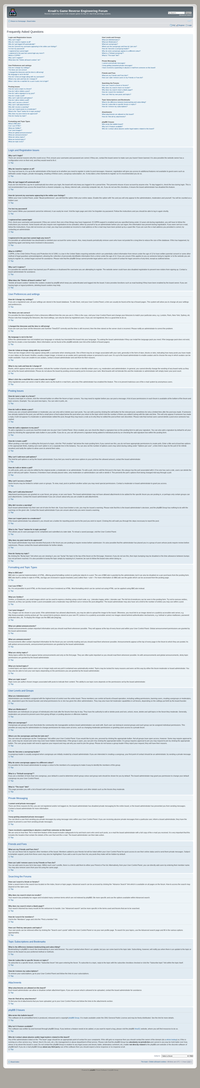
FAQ (173, 25)
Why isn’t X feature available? (112, 126)
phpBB (92, 1070)
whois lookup (171, 1040)
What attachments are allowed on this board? (118, 114)
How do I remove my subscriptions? (115, 106)
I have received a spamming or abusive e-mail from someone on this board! (128, 68)
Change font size (189, 20)
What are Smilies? (14, 128)
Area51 (137, 1029)
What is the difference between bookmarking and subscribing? (124, 102)
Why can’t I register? (15, 58)
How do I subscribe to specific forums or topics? (119, 104)
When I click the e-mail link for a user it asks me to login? (28, 81)
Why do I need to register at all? (19, 42)
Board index (31, 21)
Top (12, 163)
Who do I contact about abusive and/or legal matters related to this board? (128, 129)
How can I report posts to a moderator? (22, 109)
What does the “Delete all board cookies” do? (24, 60)
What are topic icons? (16, 141)
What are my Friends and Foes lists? (115, 75)
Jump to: (157, 1056)
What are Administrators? (111, 40)
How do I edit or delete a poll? (18, 100)
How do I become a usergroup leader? (115, 49)
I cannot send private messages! (113, 63)
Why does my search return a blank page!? (117, 90)
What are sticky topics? (16, 137)
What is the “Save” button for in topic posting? (24, 111)
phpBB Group (74, 1018)
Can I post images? (15, 130)
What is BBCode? (14, 123)
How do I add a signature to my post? (21, 93)
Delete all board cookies (157, 1062)
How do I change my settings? (19, 68)
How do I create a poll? (16, 96)
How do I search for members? (113, 92)
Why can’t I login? (14, 40)
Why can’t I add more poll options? (20, 98)
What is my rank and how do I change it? (22, 79)
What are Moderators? (110, 42)
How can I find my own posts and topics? (116, 94)
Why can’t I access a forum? (18, 102)
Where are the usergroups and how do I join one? (119, 46)
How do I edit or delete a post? (19, 91)
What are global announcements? (20, 133)
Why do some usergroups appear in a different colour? (121, 51)
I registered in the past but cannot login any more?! (26, 53)
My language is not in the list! (18, 74)
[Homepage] (13, 12)
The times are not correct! (17, 70)
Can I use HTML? (14, 126)
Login (190, 25)
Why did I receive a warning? (18, 107)
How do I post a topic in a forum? (20, 89)
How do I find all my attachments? (114, 116)
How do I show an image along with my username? (26, 77)
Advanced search (185, 15)
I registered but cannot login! (18, 51)
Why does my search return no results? (116, 88)
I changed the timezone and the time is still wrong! (25, 72)
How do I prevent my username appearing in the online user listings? (32, 46)
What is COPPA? (14, 55)
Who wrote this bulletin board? (112, 124)
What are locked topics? (16, 139)
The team (144, 1062)
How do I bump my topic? (17, 116)
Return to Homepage (18, 21)
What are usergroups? (110, 44)
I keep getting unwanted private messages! (117, 65)
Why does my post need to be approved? (23, 114)
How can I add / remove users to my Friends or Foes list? (122, 77)
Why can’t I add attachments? (18, 104)
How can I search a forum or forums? (115, 85)
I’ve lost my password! (16, 49)
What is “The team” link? (110, 55)
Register (182, 25)
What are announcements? (18, 135)
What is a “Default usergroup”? (113, 53)
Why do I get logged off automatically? (21, 44)
